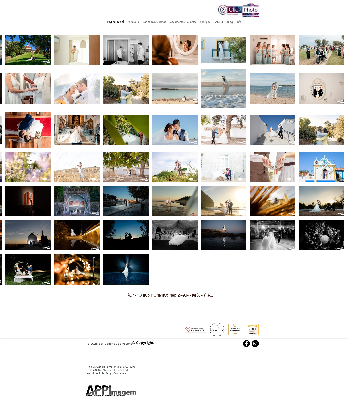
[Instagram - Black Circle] (255, 343)
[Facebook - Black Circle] (246, 343)
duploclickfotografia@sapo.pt (111, 373)
